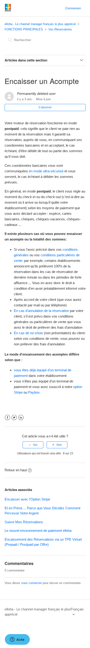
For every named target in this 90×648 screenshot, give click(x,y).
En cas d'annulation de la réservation (41, 311)
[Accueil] (8, 11)
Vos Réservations (60, 29)
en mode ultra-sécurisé (46, 171)
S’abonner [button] (45, 107)
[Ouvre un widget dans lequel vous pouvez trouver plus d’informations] (17, 640)
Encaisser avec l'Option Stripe (27, 499)
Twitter (14, 417)
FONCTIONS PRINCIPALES (24, 29)
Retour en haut (16, 470)
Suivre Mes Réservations (24, 522)
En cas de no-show (28, 333)
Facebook (7, 417)
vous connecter (31, 583)
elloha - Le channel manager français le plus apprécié (40, 24)
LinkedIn (21, 417)
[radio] (33, 444)
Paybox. (35, 392)
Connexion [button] (73, 8)
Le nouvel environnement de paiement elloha (38, 531)
